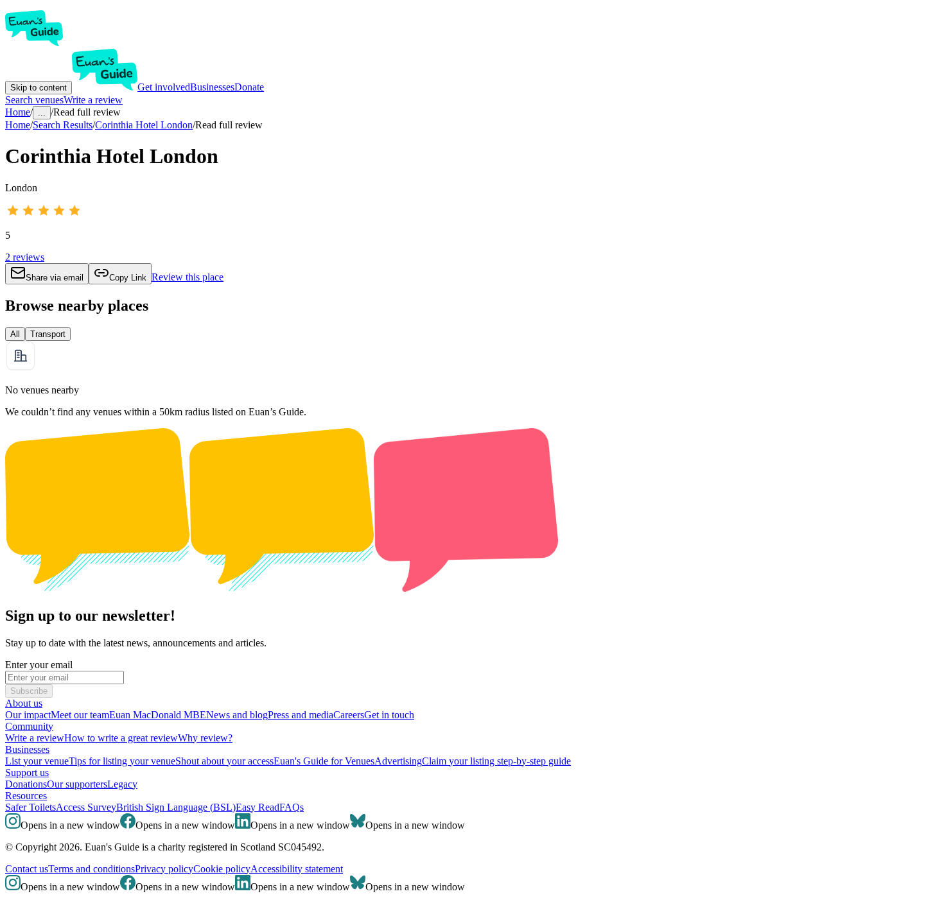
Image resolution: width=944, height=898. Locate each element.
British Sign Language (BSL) (176, 807)
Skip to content (38, 87)
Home (17, 124)
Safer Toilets (30, 807)
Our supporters (77, 784)
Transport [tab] (48, 334)
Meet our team (80, 714)
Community (29, 726)
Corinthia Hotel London (144, 124)
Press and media (300, 714)
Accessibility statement (296, 868)
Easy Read (257, 807)
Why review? (205, 737)
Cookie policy (221, 868)
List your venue (37, 761)
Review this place (187, 277)
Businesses (212, 87)
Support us (27, 772)
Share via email (54, 277)
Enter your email (39, 664)
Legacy (122, 784)
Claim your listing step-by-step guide (496, 761)
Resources (26, 795)
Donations (26, 784)
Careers (348, 714)
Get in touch (389, 714)
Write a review (93, 99)
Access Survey (86, 807)
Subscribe (29, 691)
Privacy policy (164, 868)
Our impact (28, 714)
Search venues (34, 99)
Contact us (26, 868)
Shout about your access (224, 761)
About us (23, 703)
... (42, 112)
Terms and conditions (91, 868)
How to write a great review (121, 737)
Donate (249, 87)
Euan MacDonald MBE (157, 714)
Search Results (62, 124)
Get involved (163, 87)
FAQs (291, 807)
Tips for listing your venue (122, 761)
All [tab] (15, 334)
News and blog (237, 714)
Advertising (398, 761)
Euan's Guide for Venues (324, 761)
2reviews (24, 257)
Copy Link (127, 277)
